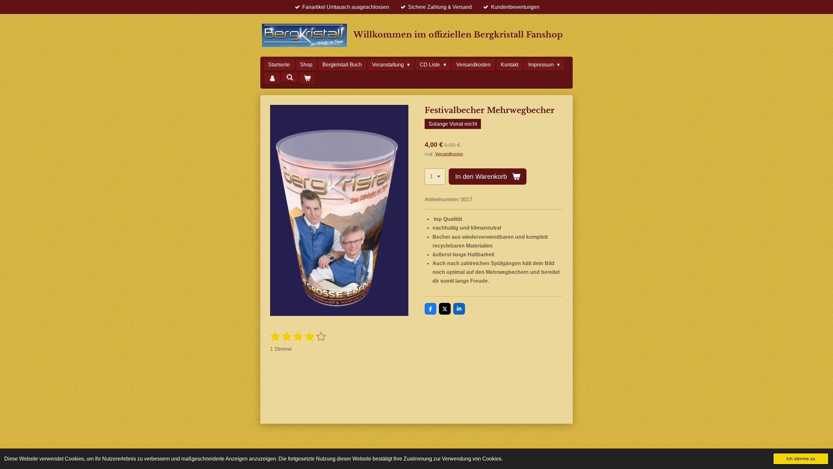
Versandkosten (449, 153)
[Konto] (272, 78)
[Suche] (289, 77)
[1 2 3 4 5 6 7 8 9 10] (435, 176)
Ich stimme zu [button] (800, 458)
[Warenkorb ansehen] (307, 78)
